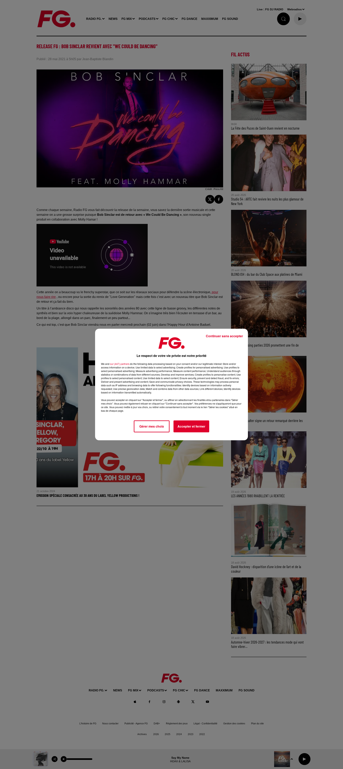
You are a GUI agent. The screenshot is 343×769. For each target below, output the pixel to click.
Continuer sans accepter (224, 336)
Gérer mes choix (151, 426)
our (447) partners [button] (119, 363)
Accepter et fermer (191, 426)
